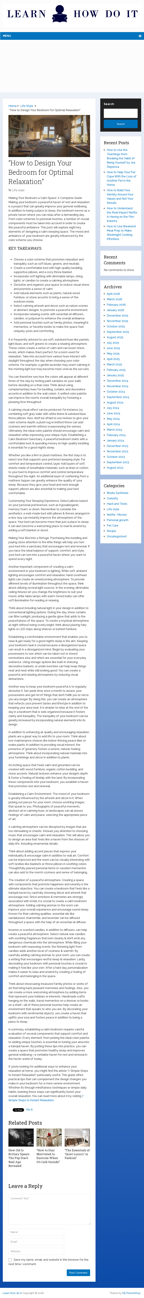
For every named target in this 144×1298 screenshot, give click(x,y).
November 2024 (117, 386)
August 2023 (115, 467)
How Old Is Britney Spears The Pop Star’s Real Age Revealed (18, 1158)
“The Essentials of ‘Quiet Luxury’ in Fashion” (77, 1154)
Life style (18, 190)
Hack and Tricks (117, 503)
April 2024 (113, 424)
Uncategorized (116, 536)
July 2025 (113, 342)
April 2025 (113, 359)
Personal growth (117, 520)
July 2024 (113, 408)
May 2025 (113, 353)
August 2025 (115, 337)
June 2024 (113, 413)
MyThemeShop (131, 1293)
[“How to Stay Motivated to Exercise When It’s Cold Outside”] (49, 1137)
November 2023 (117, 451)
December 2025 (117, 315)
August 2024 (115, 402)
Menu (7, 36)
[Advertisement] (72, 66)
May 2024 (113, 418)
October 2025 (116, 326)
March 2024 (114, 429)
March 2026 (114, 299)
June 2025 (113, 348)
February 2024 (116, 435)
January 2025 (115, 375)
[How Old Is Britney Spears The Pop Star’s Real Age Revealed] (21, 1137)
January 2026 (115, 310)
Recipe (111, 531)
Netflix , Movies (117, 514)
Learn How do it (12, 1293)
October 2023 (116, 456)
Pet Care (112, 525)
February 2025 (116, 370)
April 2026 (113, 293)
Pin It (29, 1109)
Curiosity (112, 498)
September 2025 (118, 332)
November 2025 (117, 321)
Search (109, 104)
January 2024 (115, 440)
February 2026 (116, 304)
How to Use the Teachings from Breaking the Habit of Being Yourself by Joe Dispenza (121, 158)
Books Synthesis (117, 493)
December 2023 (117, 446)
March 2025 (114, 364)
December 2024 (117, 380)
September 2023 (118, 462)
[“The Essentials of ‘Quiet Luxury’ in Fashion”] (77, 1137)
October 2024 (116, 391)
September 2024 (118, 397)
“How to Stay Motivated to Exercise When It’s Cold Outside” (48, 1156)
